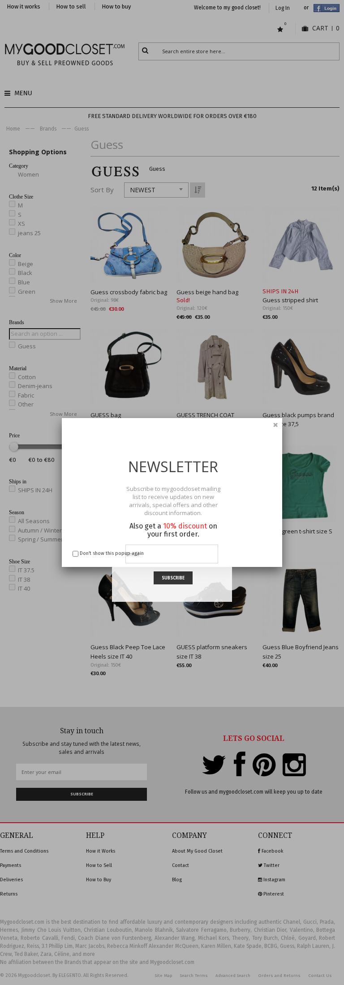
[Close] (275, 424)
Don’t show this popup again (112, 553)
